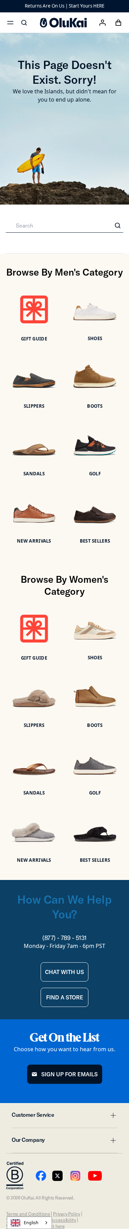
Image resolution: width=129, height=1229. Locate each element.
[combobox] (29, 1223)
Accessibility (63, 1220)
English (31, 1223)
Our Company (64, 1141)
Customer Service (64, 1116)
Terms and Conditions (28, 1214)
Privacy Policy (66, 1214)
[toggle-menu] (112, 1115)
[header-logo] (63, 22)
